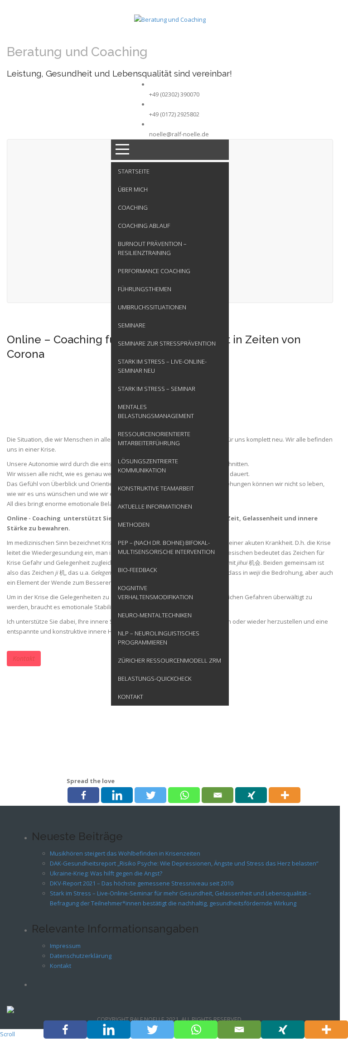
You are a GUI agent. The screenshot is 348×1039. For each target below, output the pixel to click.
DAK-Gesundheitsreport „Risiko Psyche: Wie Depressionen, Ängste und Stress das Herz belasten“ (184, 863)
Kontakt (130, 697)
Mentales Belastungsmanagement (156, 411)
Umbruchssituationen (152, 307)
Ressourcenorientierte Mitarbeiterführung (154, 438)
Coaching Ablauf (144, 225)
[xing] (251, 795)
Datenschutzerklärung (80, 956)
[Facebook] (83, 795)
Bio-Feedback (137, 570)
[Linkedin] (117, 795)
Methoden (134, 524)
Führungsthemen (144, 289)
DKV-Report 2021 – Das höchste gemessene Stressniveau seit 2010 (141, 883)
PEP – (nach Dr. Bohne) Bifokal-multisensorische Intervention (166, 547)
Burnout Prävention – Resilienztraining (152, 248)
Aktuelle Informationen (155, 506)
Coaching (133, 207)
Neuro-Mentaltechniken (155, 615)
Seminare (131, 325)
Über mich (133, 189)
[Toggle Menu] (170, 149)
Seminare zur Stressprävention (167, 343)
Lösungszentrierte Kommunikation (148, 465)
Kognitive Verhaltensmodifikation (155, 592)
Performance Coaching (154, 271)
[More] (284, 795)
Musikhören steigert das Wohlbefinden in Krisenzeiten (125, 853)
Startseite (134, 171)
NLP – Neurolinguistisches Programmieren (158, 637)
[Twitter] (150, 795)
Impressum (65, 946)
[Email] (217, 795)
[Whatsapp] (184, 795)
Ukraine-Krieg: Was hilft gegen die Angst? (106, 873)
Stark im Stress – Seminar (156, 389)
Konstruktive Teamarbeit (156, 488)
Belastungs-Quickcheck (154, 678)
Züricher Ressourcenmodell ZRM (169, 660)
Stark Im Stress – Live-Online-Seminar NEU (162, 366)
